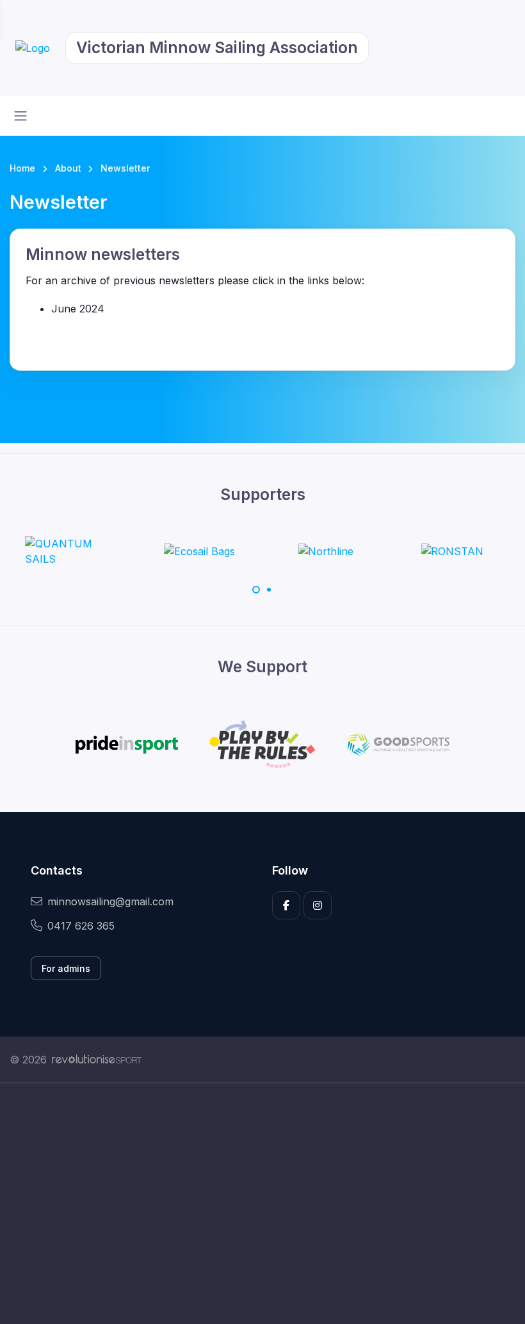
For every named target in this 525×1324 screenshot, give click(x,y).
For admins (66, 968)
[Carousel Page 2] (269, 589)
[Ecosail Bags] (199, 551)
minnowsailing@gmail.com (110, 901)
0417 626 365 (81, 925)
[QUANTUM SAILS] (73, 551)
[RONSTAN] (452, 551)
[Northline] (325, 551)
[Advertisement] (262, 1203)
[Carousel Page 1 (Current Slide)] (256, 589)
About (68, 168)
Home (22, 168)
